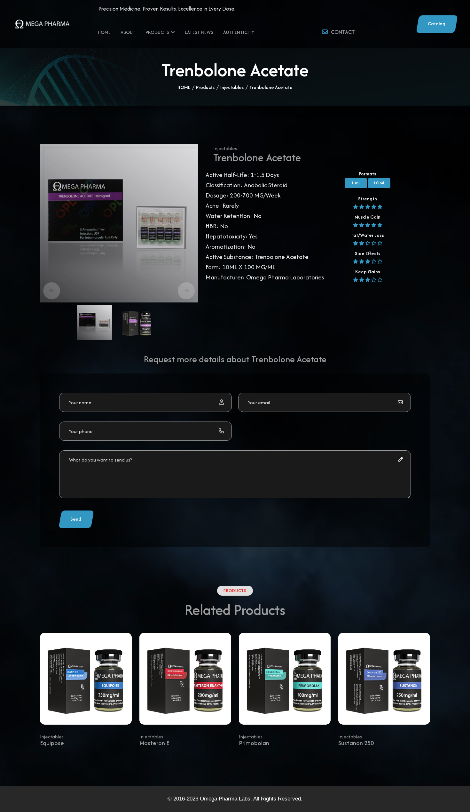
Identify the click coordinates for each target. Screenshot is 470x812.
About (128, 32)
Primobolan (254, 743)
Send (75, 519)
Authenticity (238, 32)
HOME (183, 87)
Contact (343, 32)
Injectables (232, 87)
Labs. (244, 799)
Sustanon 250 (356, 743)
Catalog (436, 23)
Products (157, 32)
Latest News (199, 32)
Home (104, 32)
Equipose (52, 743)
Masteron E (154, 743)
